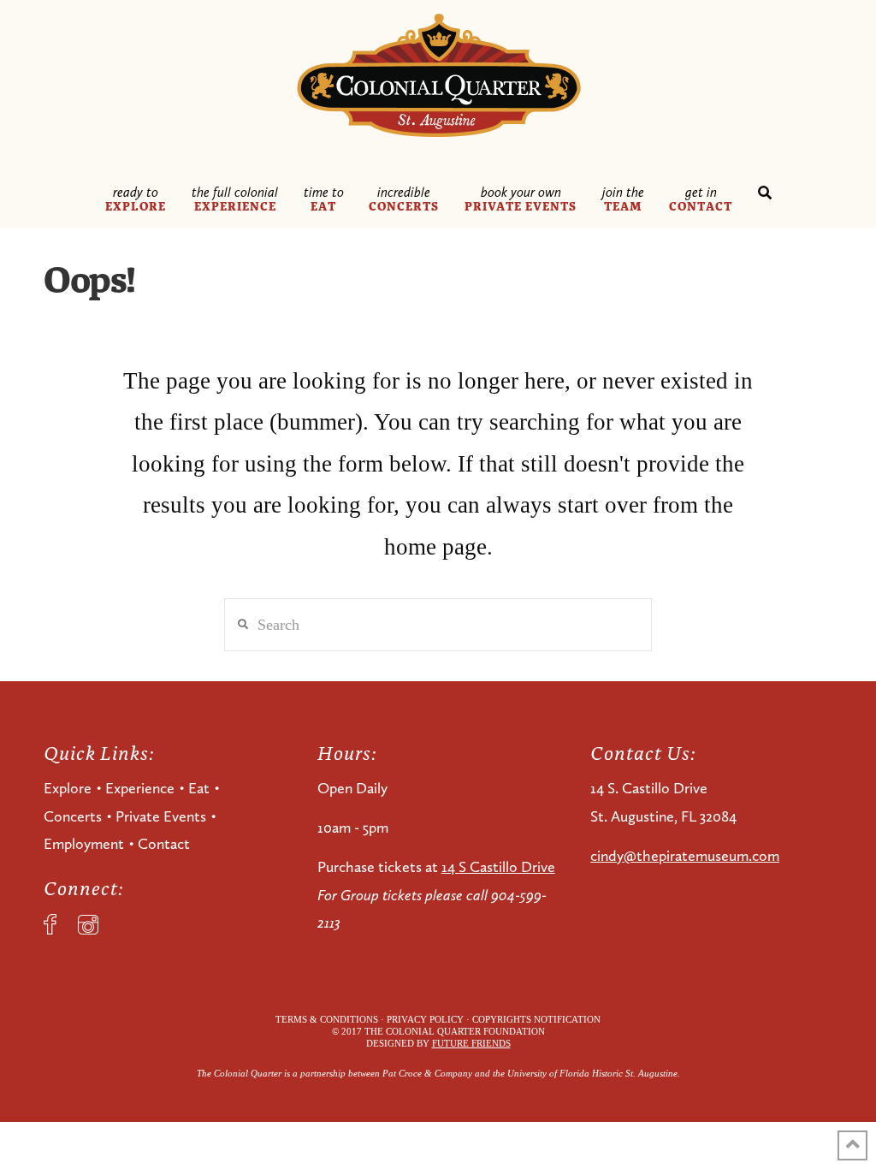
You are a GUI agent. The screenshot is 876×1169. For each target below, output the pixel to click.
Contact (164, 843)
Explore (68, 788)
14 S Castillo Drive (498, 866)
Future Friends (471, 1043)
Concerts (73, 816)
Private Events (160, 816)
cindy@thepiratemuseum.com (684, 855)
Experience (140, 788)
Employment (84, 843)
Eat (199, 788)
